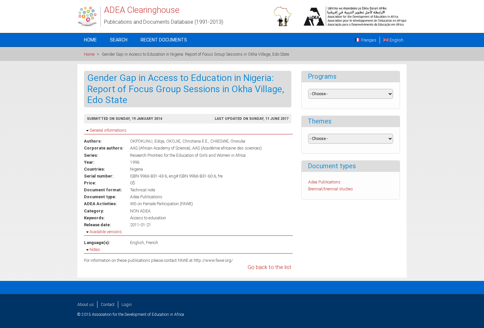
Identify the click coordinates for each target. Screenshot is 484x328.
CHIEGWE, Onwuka (227, 141)
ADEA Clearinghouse (141, 10)
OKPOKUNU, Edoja (147, 141)
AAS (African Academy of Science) (160, 148)
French (152, 242)
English (396, 40)
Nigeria (136, 169)
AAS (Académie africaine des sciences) (227, 148)
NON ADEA (140, 210)
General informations (108, 130)
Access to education (148, 217)
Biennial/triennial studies (330, 188)
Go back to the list (269, 267)
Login (126, 304)
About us (85, 304)
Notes (95, 249)
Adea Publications (146, 196)
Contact (108, 304)
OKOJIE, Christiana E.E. (187, 141)
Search (118, 39)
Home (90, 39)
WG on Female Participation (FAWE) (161, 203)
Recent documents (164, 39)
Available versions (106, 231)
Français (368, 40)
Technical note (142, 189)
